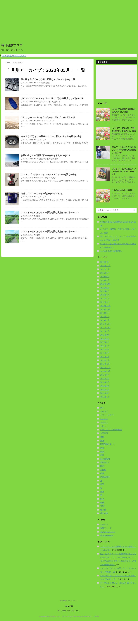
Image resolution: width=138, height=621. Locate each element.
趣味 (56, 102)
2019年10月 (105, 284)
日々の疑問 (40, 83)
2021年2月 (104, 273)
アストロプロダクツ (48, 178)
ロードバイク (49, 121)
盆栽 (102, 473)
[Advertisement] (69, 20)
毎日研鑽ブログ (12, 45)
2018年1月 (104, 320)
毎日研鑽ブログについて (14, 55)
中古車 (45, 159)
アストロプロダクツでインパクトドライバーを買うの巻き (49, 174)
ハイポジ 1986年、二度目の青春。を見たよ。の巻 (124, 129)
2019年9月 (104, 287)
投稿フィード (106, 528)
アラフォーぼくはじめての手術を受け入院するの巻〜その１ (50, 231)
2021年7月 (104, 269)
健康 (38, 216)
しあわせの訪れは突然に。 (124, 190)
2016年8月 (104, 378)
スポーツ (39, 121)
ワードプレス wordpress (111, 429)
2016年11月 (105, 367)
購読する (103, 62)
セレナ (50, 102)
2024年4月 (104, 262)
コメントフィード (107, 532)
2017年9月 (104, 331)
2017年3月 (104, 353)
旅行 (102, 455)
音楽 (102, 506)
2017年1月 (104, 360)
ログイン (104, 524)
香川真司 (104, 513)
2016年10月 (105, 371)
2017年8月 (104, 335)
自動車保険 (105, 477)
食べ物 (103, 510)
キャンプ (104, 411)
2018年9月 (104, 313)
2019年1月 (104, 302)
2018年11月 (105, 305)
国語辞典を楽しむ (107, 444)
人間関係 (104, 433)
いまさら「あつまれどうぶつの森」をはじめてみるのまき (124, 171)
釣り (102, 499)
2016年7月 (104, 382)
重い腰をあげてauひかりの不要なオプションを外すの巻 (48, 79)
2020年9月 (104, 276)
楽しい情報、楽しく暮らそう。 (69, 611)
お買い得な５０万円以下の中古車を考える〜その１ (45, 155)
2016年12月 (105, 364)
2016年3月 (104, 397)
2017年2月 (104, 356)
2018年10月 (105, 309)
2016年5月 (104, 389)
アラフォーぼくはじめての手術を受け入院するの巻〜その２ (50, 212)
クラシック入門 (106, 415)
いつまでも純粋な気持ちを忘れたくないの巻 (124, 110)
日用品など (105, 462)
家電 (102, 448)
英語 (102, 484)
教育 (102, 451)
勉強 (102, 440)
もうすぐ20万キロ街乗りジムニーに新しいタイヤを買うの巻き (51, 136)
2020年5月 (104, 280)
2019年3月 (104, 295)
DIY (37, 102)
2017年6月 (104, 342)
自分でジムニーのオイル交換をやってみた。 (42, 193)
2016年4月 (104, 393)
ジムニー (43, 102)
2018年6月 (104, 316)
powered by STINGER (90, 616)
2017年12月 (105, 324)
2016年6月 (104, 386)
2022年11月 (105, 265)
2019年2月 (104, 298)
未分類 (103, 469)
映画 (102, 466)
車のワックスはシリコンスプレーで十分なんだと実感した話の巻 (124, 150)
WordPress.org (106, 535)
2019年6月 (104, 291)
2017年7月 (104, 338)
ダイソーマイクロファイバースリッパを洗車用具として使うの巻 (52, 98)
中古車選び (53, 159)
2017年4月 (104, 349)
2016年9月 (104, 375)
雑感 (48, 83)
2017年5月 (104, 346)
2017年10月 (105, 327)
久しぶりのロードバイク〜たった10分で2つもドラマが (48, 117)
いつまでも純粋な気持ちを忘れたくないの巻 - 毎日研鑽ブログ (118, 561)
